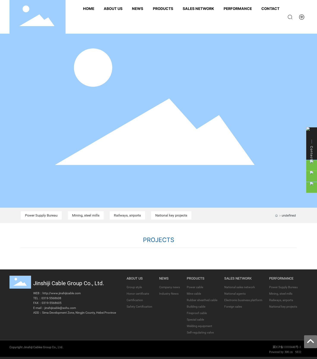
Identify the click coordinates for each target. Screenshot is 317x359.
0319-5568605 (51, 303)
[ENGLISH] (301, 16)
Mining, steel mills (85, 215)
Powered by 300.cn (281, 352)
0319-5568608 (51, 298)
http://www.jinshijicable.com (61, 293)
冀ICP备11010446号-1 (287, 347)
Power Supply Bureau (41, 215)
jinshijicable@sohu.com (60, 308)
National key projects (171, 215)
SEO (298, 352)
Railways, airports (127, 215)
